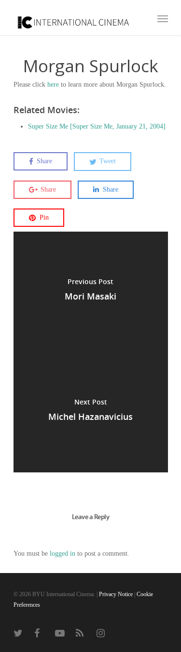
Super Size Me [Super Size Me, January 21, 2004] (97, 126)
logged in (62, 553)
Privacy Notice (116, 594)
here (53, 84)
